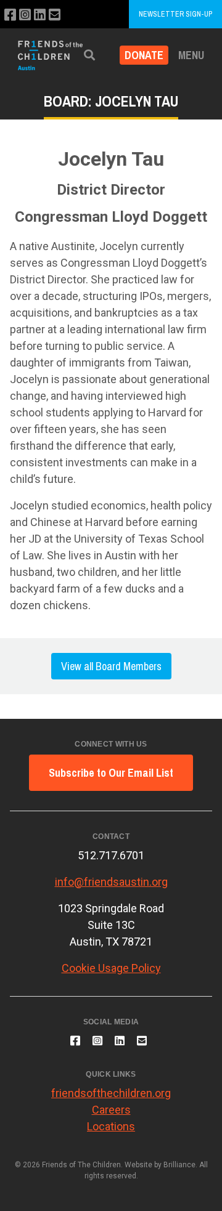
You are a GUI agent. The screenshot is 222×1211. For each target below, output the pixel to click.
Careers (111, 1109)
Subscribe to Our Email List (111, 772)
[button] (89, 55)
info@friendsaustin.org (111, 881)
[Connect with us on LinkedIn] (40, 15)
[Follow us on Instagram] (25, 15)
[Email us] (54, 15)
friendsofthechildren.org (111, 1093)
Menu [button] (191, 55)
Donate (144, 55)
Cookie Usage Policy (111, 968)
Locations (111, 1126)
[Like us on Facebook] (10, 15)
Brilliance (179, 1164)
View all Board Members (111, 666)
